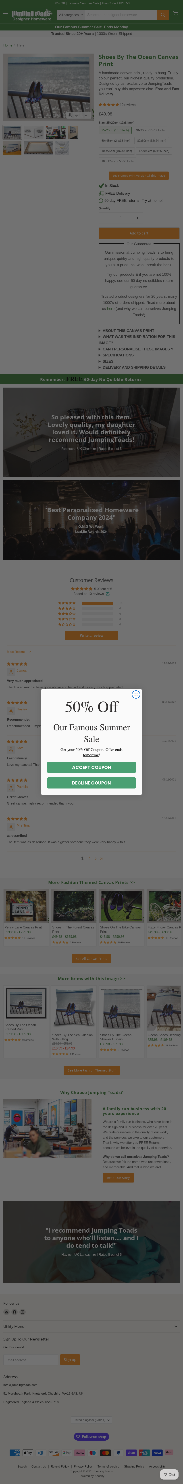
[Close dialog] (136, 694)
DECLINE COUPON (91, 783)
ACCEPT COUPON (91, 767)
